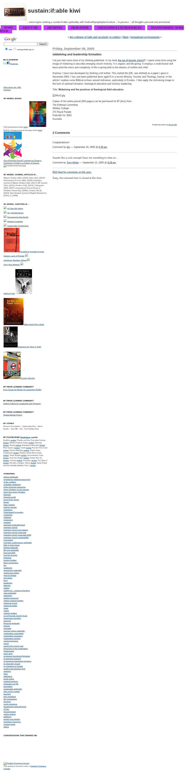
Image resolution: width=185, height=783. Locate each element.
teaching (7, 694)
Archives (7, 90)
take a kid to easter (12, 691)
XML (19, 87)
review (13, 440)
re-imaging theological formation (17, 656)
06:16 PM (173, 125)
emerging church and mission (16, 530)
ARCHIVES (54, 27)
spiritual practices (11, 681)
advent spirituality (11, 477)
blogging (7, 495)
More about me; (10, 87)
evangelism (8, 540)
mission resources (11, 598)
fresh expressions (11, 563)
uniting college (10, 714)
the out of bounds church (131, 60)
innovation (8, 578)
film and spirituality (11, 550)
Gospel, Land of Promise (14, 256)
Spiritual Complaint (15, 221)
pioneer (7, 626)
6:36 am (103, 147)
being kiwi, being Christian (14, 492)
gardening (8, 568)
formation (7, 558)
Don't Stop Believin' (12, 265)
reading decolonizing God (14, 669)
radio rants (8, 654)
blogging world (10, 497)
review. (6, 460)
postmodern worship (12, 638)
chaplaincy (8, 510)
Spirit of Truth (9, 293)
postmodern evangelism (13, 633)
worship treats (9, 724)
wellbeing (7, 717)
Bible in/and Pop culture (34, 324)
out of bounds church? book (15, 616)
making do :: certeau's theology (17, 591)
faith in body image (12, 545)
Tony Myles (73, 162)
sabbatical (8, 676)
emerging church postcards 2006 (17, 535)
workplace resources (12, 722)
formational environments (145, 37)
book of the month (11, 500)
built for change (10, 507)
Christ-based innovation (13, 512)
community (8, 515)
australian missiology (12, 485)
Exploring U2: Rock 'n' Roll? (29, 347)
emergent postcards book (14, 525)
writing (6, 727)
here (25, 127)
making (7, 588)
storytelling (8, 686)
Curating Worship (28, 378)
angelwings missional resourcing (17, 479)
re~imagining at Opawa (13, 666)
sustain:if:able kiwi (54, 10)
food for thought (10, 555)
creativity (7, 522)
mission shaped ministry (13, 601)
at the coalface (10, 482)
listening (7, 585)
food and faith (9, 553)
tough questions (10, 704)
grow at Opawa (10, 575)
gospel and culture (11, 573)
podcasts (7, 628)
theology (7, 702)
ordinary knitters (10, 613)
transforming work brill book (15, 707)
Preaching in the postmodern (16, 649)
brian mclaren (9, 505)
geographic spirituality (13, 570)
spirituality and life (11, 684)
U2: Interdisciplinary (15, 213)
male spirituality (10, 593)
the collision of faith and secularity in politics (95, 37)
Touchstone (25, 437)
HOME (8, 27)
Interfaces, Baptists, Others (15, 260)
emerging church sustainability (16, 538)
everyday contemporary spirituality (18, 543)
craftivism (7, 517)
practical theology (11, 641)
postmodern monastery (13, 636)
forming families (10, 560)
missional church (10, 603)
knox (6, 580)
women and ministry (12, 719)
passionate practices (12, 618)
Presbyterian (9, 651)
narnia (6, 611)
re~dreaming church (12, 664)
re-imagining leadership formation (17, 661)
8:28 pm (111, 162)
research (7, 671)
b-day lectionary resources (14, 487)
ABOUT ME (30, 27)
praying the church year (13, 646)
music (6, 608)
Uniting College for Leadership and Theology (22, 404)
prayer (6, 644)
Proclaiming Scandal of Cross (32, 252)
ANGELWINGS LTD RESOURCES (119, 27)
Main (125, 37)
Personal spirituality (12, 623)
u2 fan (6, 709)
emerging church (11, 527)
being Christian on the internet (16, 490)
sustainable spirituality (13, 689)
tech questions (10, 697)
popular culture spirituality (14, 631)
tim (68, 147)
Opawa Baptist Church (12, 415)
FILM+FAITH (79, 27)
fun (5, 565)
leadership (8, 583)
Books (6, 502)
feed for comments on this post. (72, 172)
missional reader (10, 606)
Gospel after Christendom (18, 226)
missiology (8, 596)
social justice (9, 679)
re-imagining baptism (12, 659)
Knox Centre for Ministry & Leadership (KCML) (22, 390)
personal (7, 621)
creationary (8, 520)
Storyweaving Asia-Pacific (17, 217)
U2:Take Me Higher (15, 208)
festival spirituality (11, 548)
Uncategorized (10, 712)
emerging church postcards (15, 532)
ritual (6, 674)
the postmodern (10, 699)
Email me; (14, 64)
